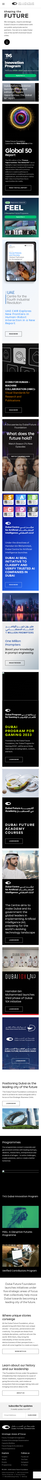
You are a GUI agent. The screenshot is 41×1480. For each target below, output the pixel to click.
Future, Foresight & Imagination (13, 1438)
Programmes (7, 1465)
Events (4, 1462)
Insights (4, 1457)
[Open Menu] (3, 4)
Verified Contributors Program (19, 1270)
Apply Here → (20, 75)
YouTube (24, 1459)
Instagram (24, 1462)
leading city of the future (20, 1302)
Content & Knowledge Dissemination (15, 1440)
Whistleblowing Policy (11, 1476)
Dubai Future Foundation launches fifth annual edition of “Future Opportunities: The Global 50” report (18, 92)
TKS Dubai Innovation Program (20, 1196)
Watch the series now (20, 456)
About (4, 1459)
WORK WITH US (20, 1351)
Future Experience (8, 1449)
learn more (14, 841)
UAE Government (22, 1472)
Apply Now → (20, 217)
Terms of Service (7, 1474)
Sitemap (24, 1476)
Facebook (24, 1457)
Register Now (15, 663)
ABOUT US (20, 1393)
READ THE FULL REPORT (18, 188)
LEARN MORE (14, 759)
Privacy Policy (20, 1474)
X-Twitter (24, 1465)
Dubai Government (8, 1472)
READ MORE (13, 334)
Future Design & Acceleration (12, 1446)
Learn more (14, 940)
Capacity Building (8, 1443)
